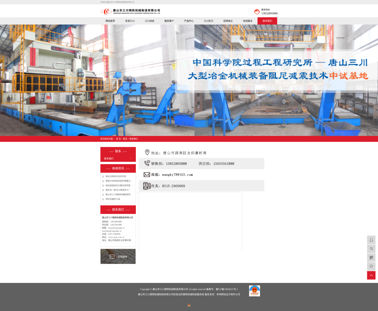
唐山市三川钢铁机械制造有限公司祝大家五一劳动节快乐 (120, 194)
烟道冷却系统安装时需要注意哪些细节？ (120, 181)
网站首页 (110, 21)
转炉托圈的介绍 (113, 199)
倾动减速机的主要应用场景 (118, 185)
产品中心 (189, 21)
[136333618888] (371, 249)
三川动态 (149, 21)
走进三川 (130, 21)
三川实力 (208, 21)
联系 (125, 139)
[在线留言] (371, 266)
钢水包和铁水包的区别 (116, 176)
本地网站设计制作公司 (228, 294)
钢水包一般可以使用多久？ (118, 190)
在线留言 (247, 21)
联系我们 (267, 21)
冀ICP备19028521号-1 (227, 289)
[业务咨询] (371, 240)
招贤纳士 (228, 21)
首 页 (118, 139)
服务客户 (169, 21)
